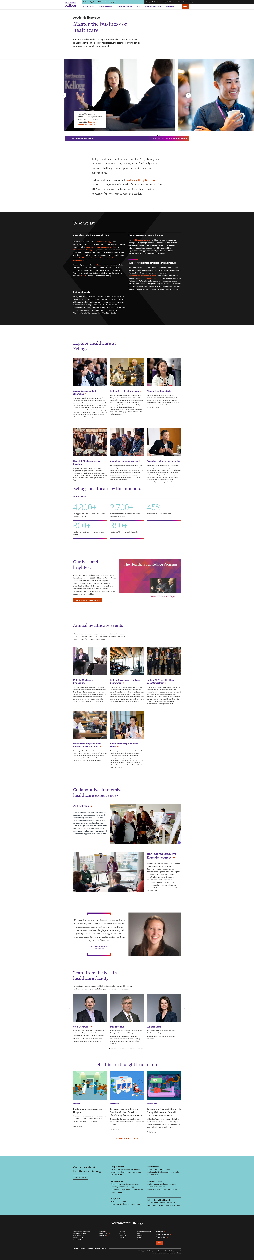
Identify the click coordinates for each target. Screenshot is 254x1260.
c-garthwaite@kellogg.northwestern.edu (126, 1172)
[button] (157, 135)
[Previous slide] (63, 95)
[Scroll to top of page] (183, 1250)
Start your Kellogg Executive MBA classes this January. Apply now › (101, 2)
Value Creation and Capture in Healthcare (101, 247)
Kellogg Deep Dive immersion (124, 391)
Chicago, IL (122, 1233)
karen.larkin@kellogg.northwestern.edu (162, 1189)
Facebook (82, 1248)
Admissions (170, 6)
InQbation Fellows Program (148, 278)
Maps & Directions (103, 1233)
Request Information (162, 1234)
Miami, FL (122, 1237)
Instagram (90, 1248)
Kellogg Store (102, 1235)
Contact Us (102, 1231)
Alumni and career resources (124, 461)
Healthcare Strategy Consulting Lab (93, 258)
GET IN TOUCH (80, 1177)
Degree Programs (105, 6)
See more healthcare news (127, 1138)
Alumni (159, 2)
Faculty (148, 2)
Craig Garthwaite (81, 1027)
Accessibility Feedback (169, 1253)
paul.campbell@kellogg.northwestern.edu (163, 1172)
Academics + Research (153, 6)
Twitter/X (97, 1248)
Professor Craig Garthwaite (142, 180)
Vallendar (139, 1240)
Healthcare (78, 1104)
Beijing (138, 1233)
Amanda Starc (154, 1027)
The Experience (88, 6)
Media (179, 2)
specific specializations (141, 240)
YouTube (104, 1248)
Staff (153, 2)
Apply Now (159, 1231)
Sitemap (179, 1253)
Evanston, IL (122, 1235)
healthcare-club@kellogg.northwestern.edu (163, 1205)
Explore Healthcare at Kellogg (84, 138)
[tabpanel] (127, 520)
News (138, 6)
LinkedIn (75, 1248)
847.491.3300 (77, 1239)
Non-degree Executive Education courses (161, 855)
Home (155, 138)
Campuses (122, 1231)
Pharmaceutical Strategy (82, 250)
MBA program (101, 265)
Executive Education (124, 6)
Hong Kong (140, 1235)
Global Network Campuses (144, 1231)
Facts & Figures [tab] (79, 496)
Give (159, 1242)
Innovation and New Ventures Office (142, 276)
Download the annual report (87, 600)
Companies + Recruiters (169, 2)
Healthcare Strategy (103, 242)
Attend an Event (161, 1237)
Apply (185, 6)
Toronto (139, 1237)
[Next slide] (188, 95)
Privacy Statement (157, 1253)
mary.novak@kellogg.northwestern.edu (125, 1204)
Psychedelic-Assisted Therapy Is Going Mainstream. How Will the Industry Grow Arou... (164, 1112)
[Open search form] (191, 1)
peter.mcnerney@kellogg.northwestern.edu (127, 1189)
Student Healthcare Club (159, 391)
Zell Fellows (81, 806)
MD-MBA (84, 276)
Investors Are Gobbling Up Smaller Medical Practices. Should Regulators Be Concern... (126, 1112)
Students (185, 2)
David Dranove (117, 1027)
